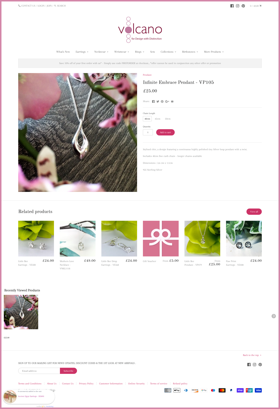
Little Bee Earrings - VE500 (27, 263)
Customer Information (111, 383)
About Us (51, 383)
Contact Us (68, 383)
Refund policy (180, 383)
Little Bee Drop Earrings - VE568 (110, 263)
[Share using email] (172, 100)
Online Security (136, 383)
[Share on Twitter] (157, 100)
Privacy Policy (86, 383)
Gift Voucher (149, 261)
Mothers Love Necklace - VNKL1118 (67, 265)
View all (254, 211)
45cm (157, 118)
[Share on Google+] (167, 100)
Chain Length (149, 113)
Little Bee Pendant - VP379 (193, 263)
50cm (167, 118)
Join (49, 5)
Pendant (147, 74)
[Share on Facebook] (153, 100)
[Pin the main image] (162, 100)
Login (41, 5)
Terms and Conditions (29, 383)
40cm (147, 118)
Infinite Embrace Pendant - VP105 (18, 334)
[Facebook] (232, 5)
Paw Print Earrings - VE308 (235, 263)
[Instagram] (237, 5)
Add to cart (165, 132)
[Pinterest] (243, 5)
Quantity (147, 126)
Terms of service (158, 383)
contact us (28, 5)
